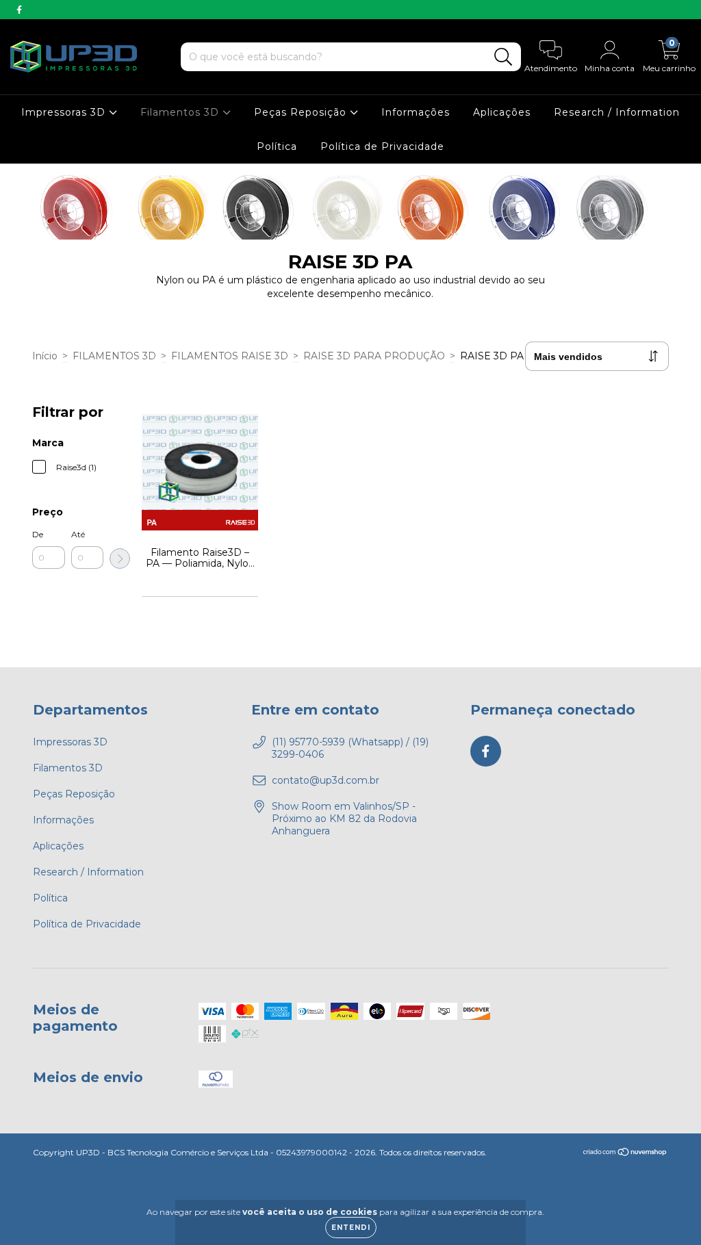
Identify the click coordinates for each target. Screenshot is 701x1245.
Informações (415, 112)
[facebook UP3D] (19, 9)
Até (78, 534)
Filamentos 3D (181, 112)
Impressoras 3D (65, 112)
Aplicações (502, 112)
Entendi (350, 1227)
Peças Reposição (302, 112)
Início (45, 356)
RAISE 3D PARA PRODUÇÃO (374, 356)
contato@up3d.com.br (325, 780)
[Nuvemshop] (625, 1153)
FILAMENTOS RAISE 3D (229, 356)
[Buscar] (503, 57)
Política (277, 146)
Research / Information (617, 112)
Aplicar (120, 558)
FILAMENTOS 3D (114, 356)
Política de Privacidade (382, 146)
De (37, 534)
